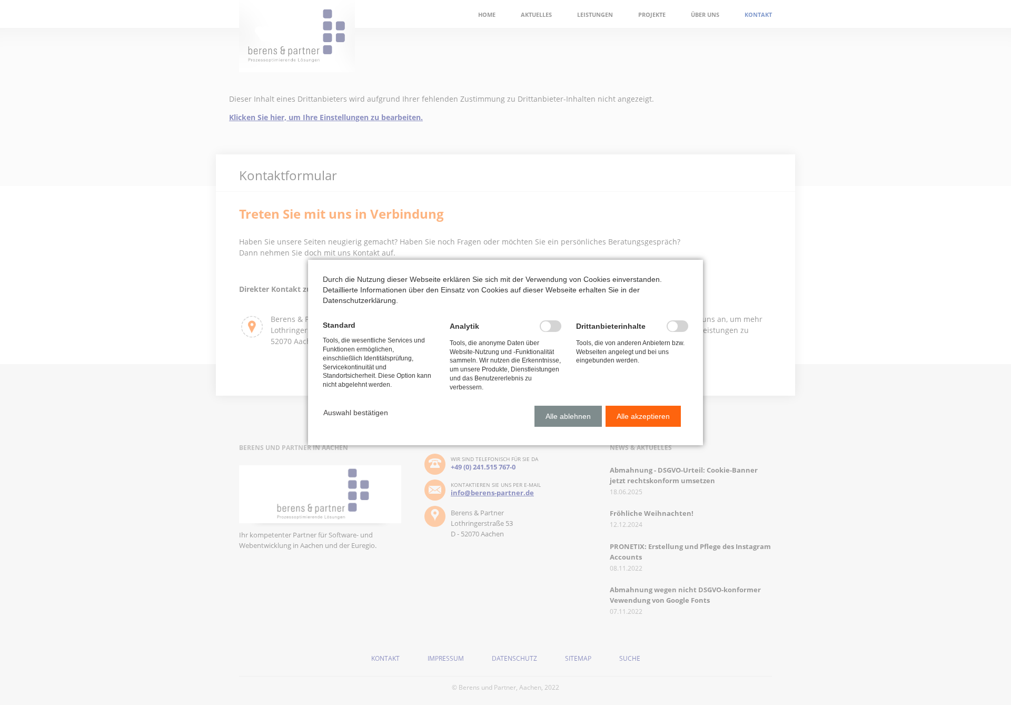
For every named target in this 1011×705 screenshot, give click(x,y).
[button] (355, 412)
